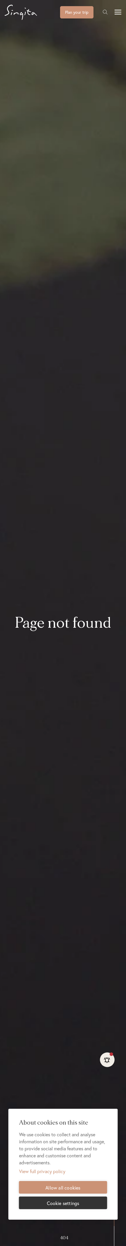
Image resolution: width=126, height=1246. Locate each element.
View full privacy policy (42, 1171)
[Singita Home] (30, 12)
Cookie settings (63, 1203)
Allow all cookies (62, 1188)
